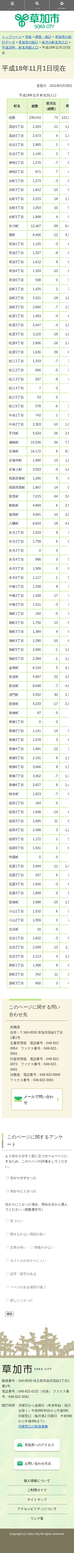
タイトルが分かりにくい (28, 1260)
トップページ (12, 37)
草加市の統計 (28, 42)
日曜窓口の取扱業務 (33, 1426)
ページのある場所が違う (28, 1287)
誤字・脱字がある (23, 1274)
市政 (28, 37)
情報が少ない (44, 1247)
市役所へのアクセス (39, 1445)
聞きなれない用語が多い (28, 1234)
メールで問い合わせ (38, 1100)
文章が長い (18, 1247)
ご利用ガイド (37, 1490)
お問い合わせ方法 (38, 1463)
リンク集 (37, 1518)
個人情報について (37, 1480)
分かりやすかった (23, 1178)
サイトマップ (37, 1499)
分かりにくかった (23, 1191)
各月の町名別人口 (55, 42)
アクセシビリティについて (37, 1509)
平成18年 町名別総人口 (20, 47)
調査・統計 (43, 37)
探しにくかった (21, 1300)
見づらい (16, 1221)
